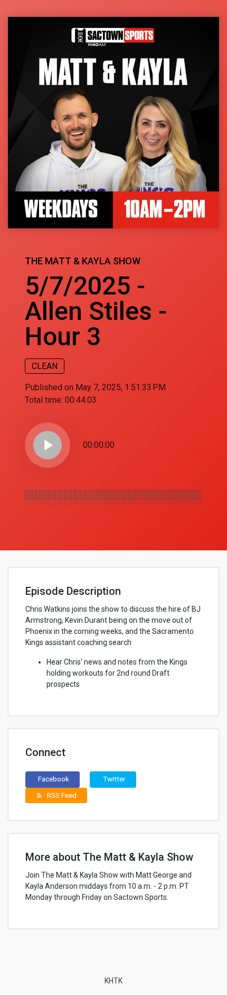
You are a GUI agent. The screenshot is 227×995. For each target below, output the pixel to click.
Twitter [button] (114, 779)
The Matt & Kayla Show (82, 260)
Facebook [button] (53, 779)
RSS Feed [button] (56, 795)
